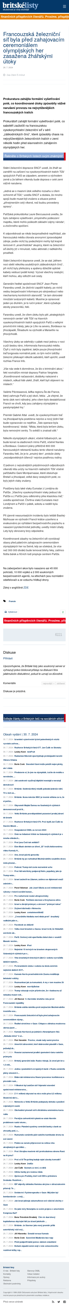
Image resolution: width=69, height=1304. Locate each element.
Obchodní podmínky (12, 1283)
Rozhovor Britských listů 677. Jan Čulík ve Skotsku (37, 747)
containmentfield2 (35, 912)
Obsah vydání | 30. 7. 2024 (20, 734)
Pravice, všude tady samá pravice (43, 1040)
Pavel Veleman (21, 887)
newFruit (31, 751)
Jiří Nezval (19, 998)
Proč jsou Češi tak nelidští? (26, 842)
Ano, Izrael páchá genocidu (26, 854)
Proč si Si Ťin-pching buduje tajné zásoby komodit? (37, 1159)
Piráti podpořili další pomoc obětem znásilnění (35, 1241)
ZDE (26, 587)
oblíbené (61, 683)
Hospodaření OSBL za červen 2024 (30, 829)
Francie (12, 601)
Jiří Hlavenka (20, 1233)
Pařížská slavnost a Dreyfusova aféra (43, 899)
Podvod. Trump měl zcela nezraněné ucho (33, 867)
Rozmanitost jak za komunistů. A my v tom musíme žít (39, 982)
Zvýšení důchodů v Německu (27, 908)
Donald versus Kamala (38, 1233)
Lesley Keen (20, 751)
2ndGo (30, 1163)
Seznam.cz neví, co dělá (35, 1167)
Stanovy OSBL (33, 1270)
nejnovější (48, 683)
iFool (29, 945)
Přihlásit (8, 658)
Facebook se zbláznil (23, 924)
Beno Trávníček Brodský (25, 1217)
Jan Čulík (18, 1167)
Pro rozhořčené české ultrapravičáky (31, 895)
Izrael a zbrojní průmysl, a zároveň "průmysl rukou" (37, 904)
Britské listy (28, 6)
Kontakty (7, 1273)
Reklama (7, 1280)
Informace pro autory (36, 1277)
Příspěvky (31, 1280)
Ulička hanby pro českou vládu (28, 1171)
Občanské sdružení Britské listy (34, 1292)
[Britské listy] (34, 157)
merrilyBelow (33, 986)
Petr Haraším (20, 1040)
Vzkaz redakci (33, 1273)
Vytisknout (12, 611)
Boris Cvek (19, 764)
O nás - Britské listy (11, 1270)
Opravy (6, 1277)
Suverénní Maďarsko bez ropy (39, 1237)
